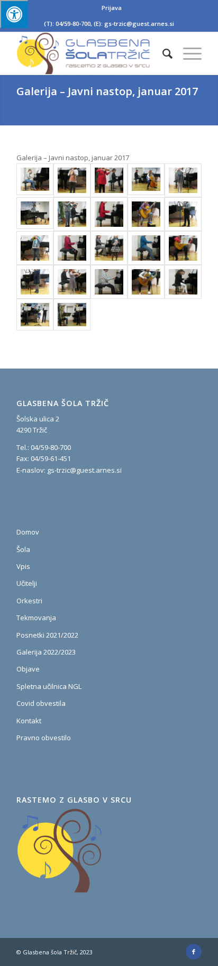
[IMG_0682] (34, 180)
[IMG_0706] (34, 282)
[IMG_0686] (109, 180)
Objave (28, 669)
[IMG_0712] (183, 282)
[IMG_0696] (146, 214)
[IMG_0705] (183, 248)
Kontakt (28, 720)
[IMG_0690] (183, 180)
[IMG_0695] (109, 214)
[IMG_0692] (34, 214)
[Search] (162, 53)
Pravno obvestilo (43, 737)
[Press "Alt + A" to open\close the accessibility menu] (14, 14)
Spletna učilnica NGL (48, 686)
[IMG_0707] (71, 282)
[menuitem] (111, 8)
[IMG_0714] (71, 314)
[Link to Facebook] (194, 952)
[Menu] (187, 53)
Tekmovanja (36, 617)
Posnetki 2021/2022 (47, 635)
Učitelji (26, 583)
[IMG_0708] (109, 282)
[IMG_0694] (71, 214)
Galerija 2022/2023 (46, 652)
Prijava (112, 8)
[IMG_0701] (109, 248)
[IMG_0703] (146, 248)
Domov (27, 532)
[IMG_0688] (146, 180)
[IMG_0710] (146, 282)
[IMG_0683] (71, 180)
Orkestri (29, 600)
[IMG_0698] (183, 214)
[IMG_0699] (34, 248)
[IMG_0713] (34, 314)
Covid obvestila (41, 703)
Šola (23, 549)
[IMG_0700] (71, 248)
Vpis (23, 566)
